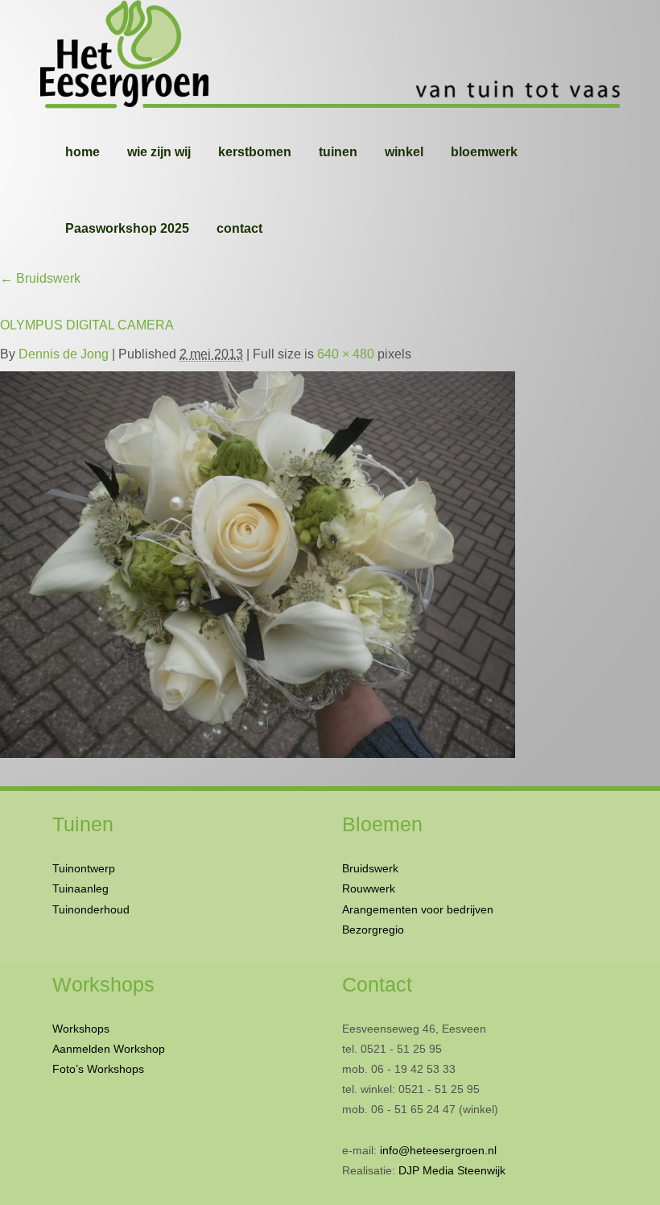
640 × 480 (345, 354)
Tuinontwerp (83, 868)
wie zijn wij (159, 152)
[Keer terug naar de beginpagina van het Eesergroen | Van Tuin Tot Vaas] (330, 56)
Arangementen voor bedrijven (417, 909)
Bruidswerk (40, 278)
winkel (404, 152)
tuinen (338, 152)
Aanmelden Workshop (108, 1048)
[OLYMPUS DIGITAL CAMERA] (257, 561)
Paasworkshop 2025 (127, 228)
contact (239, 228)
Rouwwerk (368, 888)
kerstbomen (254, 152)
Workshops (80, 1028)
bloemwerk (484, 152)
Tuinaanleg (80, 888)
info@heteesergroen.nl (438, 1150)
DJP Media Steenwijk (451, 1170)
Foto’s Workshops (98, 1068)
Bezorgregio (373, 929)
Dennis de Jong (64, 354)
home (82, 152)
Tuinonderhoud (91, 909)
